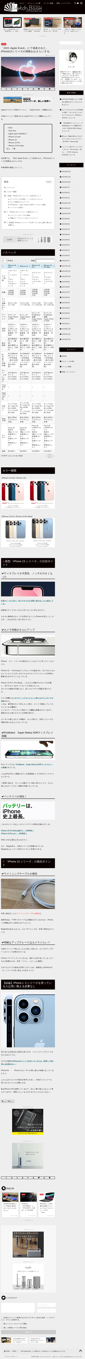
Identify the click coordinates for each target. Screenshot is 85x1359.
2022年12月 (66, 203)
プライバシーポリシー (11, 1356)
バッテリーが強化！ (17, 207)
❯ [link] (53, 456)
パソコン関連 (48, 3)
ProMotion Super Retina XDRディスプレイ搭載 (28, 205)
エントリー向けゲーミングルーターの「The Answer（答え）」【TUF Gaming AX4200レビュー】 (72, 151)
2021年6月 (66, 297)
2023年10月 (66, 182)
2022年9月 (66, 219)
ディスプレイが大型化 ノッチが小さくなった (26, 199)
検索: (33, 260)
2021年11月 (66, 271)
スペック (11, 187)
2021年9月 (66, 282)
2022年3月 (66, 250)
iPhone (11, 1101)
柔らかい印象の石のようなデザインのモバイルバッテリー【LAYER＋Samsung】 (72, 138)
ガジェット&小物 (34, 3)
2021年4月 (66, 308)
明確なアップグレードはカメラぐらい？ (24, 218)
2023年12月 (66, 177)
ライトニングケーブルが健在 (20, 215)
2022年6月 (66, 234)
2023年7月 (66, 187)
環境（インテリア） (64, 3)
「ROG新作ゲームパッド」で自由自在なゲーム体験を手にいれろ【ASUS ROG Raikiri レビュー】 (72, 127)
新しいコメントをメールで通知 (15, 1324)
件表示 (10, 260)
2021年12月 (66, 266)
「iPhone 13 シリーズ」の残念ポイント (23, 212)
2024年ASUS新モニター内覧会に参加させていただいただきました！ (72, 101)
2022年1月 (66, 260)
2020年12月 (66, 329)
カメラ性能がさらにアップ (19, 202)
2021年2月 (66, 318)
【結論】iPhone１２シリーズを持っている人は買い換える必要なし (30, 224)
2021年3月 (66, 313)
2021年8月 (66, 287)
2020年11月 (66, 334)
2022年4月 (66, 245)
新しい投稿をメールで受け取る (15, 1328)
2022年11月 (66, 208)
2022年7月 (66, 229)
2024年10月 (66, 171)
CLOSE (49, 181)
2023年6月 (66, 192)
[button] (2, 266)
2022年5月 (66, 240)
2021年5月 (66, 302)
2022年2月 (66, 255)
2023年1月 (66, 198)
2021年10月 (66, 276)
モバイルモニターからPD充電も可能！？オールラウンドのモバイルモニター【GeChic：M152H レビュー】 (72, 114)
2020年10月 (66, 339)
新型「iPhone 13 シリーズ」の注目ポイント (24, 196)
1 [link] (49, 456)
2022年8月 (66, 224)
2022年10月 (66, 213)
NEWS (21, 3)
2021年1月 (66, 323)
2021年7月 (66, 292)
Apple (4, 1101)
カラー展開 (12, 192)
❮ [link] (46, 456)
